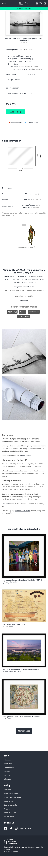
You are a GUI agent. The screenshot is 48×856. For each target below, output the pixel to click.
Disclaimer (7, 790)
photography (23, 316)
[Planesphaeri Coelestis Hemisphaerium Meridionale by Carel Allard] (24, 697)
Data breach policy (11, 805)
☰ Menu (3, 3)
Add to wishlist (16, 122)
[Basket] (44, 3)
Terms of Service (10, 812)
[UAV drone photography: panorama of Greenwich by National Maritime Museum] (24, 650)
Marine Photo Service (10, 584)
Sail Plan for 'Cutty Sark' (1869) (14, 624)
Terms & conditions (11, 793)
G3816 (22, 312)
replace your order (22, 511)
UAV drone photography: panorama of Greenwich (21, 669)
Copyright (7, 809)
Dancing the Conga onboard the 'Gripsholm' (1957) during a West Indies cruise (24, 581)
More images (24, 731)
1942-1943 (12, 312)
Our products (9, 767)
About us (7, 760)
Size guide (31, 74)
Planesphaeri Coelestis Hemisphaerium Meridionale (21, 717)
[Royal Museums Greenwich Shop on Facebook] (5, 829)
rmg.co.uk (27, 828)
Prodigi (15, 851)
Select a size (20, 74)
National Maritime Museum (12, 671)
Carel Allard (7, 719)
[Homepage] (23, 3)
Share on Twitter (32, 122)
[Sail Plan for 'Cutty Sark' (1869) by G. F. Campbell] (24, 622)
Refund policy (9, 816)
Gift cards (7, 779)
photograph (34, 312)
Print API (7, 851)
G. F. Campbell (8, 626)
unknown (24, 43)
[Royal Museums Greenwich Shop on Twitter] (10, 829)
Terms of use (8, 801)
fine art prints (25, 456)
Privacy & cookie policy (12, 797)
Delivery (5, 504)
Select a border (12, 88)
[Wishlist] (41, 3)
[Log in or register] (37, 3)
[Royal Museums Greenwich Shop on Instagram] (16, 829)
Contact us (8, 764)
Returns (7, 775)
